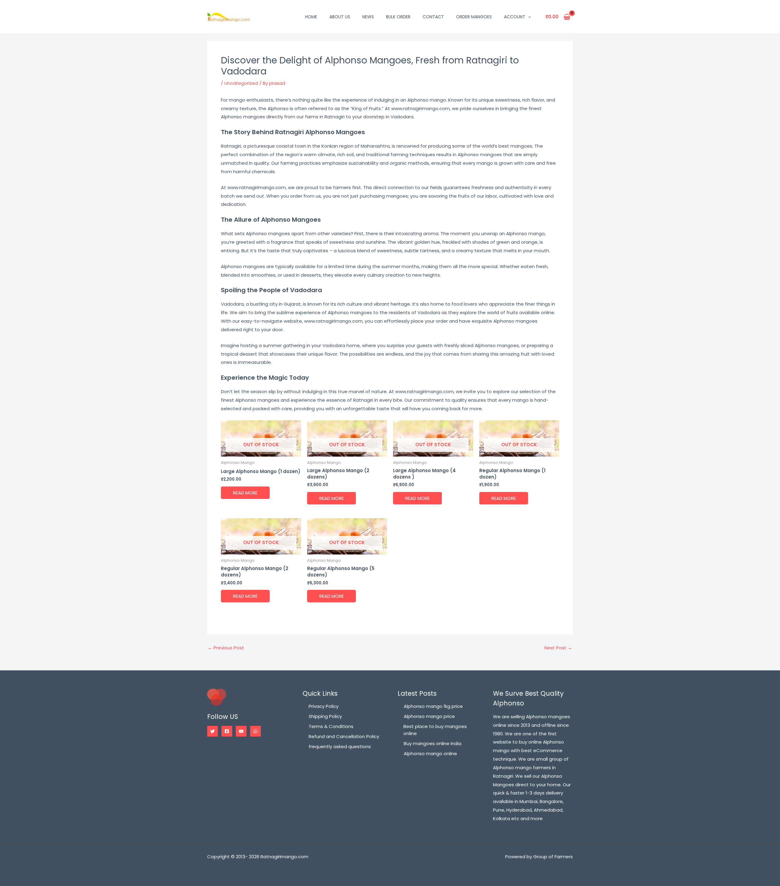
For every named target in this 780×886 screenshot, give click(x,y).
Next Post (558, 647)
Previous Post (226, 647)
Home (311, 17)
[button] (528, 17)
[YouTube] (241, 731)
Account (514, 17)
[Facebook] (227, 731)
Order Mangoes (474, 17)
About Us (339, 17)
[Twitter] (212, 731)
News (368, 17)
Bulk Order (398, 17)
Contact (433, 17)
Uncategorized (241, 83)
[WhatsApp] (255, 731)
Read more (245, 493)
